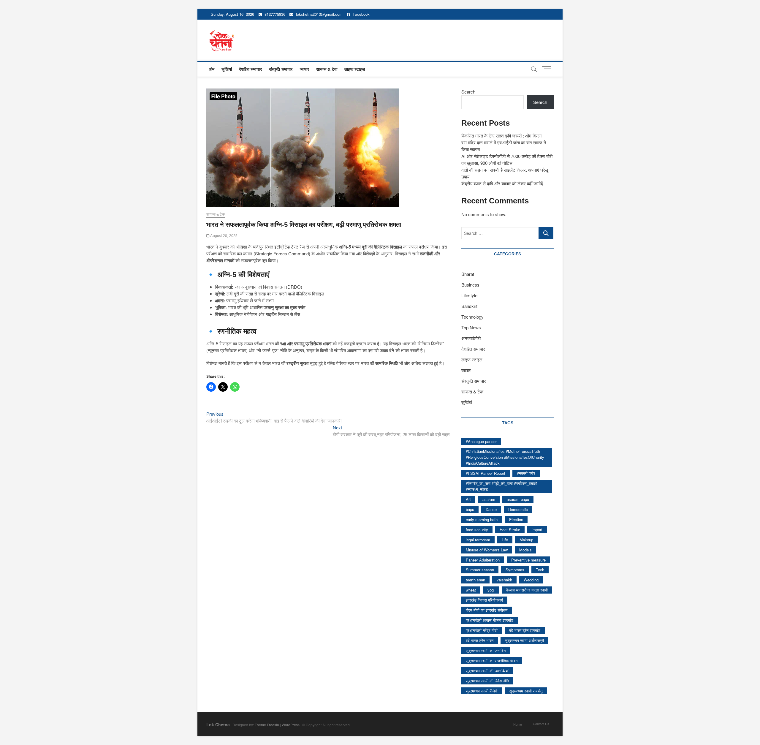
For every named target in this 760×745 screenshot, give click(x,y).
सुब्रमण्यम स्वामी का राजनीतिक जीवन (491, 660)
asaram (488, 499)
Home (517, 724)
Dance (491, 509)
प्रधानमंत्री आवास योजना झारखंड (489, 620)
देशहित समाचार (250, 69)
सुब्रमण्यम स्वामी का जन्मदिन (486, 650)
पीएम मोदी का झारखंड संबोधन (486, 610)
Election (516, 519)
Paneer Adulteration (483, 560)
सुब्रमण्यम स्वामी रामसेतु (525, 691)
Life (505, 539)
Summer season (480, 569)
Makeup (526, 539)
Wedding (531, 580)
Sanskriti (469, 306)
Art (468, 499)
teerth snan (475, 580)
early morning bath (482, 519)
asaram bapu (518, 499)
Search (468, 91)
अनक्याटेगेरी (471, 338)
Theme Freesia (267, 724)
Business (470, 284)
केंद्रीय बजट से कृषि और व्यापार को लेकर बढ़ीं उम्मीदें (502, 183)
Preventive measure (528, 560)
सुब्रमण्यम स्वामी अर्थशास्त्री (524, 640)
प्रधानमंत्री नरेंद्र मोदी (482, 630)
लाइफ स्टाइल (354, 69)
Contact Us (541, 723)
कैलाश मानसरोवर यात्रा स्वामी (527, 590)
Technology (472, 317)
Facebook (361, 14)
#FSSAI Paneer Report (485, 473)
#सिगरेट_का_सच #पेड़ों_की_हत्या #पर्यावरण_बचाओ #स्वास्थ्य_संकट (501, 486)
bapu (470, 509)
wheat (471, 590)
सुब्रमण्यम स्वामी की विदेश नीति (487, 681)
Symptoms (515, 569)
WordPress (291, 724)
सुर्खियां (226, 69)
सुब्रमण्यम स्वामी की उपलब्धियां (487, 670)
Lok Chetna (218, 724)
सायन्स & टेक (326, 69)
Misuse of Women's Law (487, 550)
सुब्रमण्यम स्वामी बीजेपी (482, 691)
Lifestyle (469, 295)
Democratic (518, 509)
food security (477, 529)
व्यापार (304, 69)
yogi (491, 590)
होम (211, 69)
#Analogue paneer (481, 441)
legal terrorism (478, 539)
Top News (471, 327)
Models (525, 550)
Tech (540, 569)
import (537, 529)
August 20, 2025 (224, 236)
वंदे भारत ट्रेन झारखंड (524, 630)
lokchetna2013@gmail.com (319, 14)
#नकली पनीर (526, 473)
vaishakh (504, 580)
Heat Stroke (510, 529)
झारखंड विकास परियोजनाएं (484, 600)
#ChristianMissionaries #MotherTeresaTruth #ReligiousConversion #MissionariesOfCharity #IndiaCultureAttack (505, 457)
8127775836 (274, 14)
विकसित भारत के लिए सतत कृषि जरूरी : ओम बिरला (501, 135)
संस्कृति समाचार (281, 69)
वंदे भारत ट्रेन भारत (479, 640)
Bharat (467, 274)
